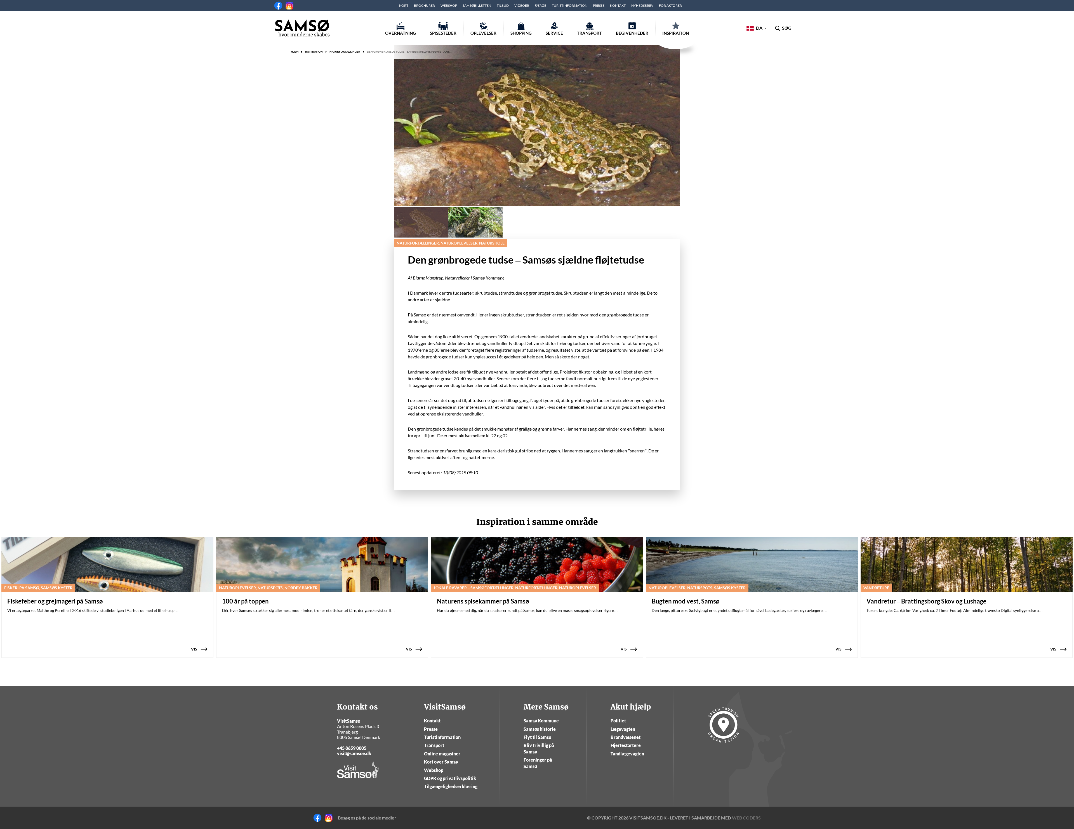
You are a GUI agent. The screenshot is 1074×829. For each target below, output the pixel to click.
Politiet (618, 720)
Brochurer (424, 5)
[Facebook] (278, 5)
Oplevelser (483, 33)
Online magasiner (442, 753)
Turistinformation (569, 5)
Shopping (521, 33)
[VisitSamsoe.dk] (302, 28)
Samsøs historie (540, 729)
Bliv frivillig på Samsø (539, 748)
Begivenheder (632, 33)
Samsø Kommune (541, 720)
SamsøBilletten (477, 5)
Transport (589, 33)
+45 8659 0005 (351, 748)
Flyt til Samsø (537, 737)
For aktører (670, 5)
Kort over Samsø (441, 761)
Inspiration (675, 33)
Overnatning (400, 33)
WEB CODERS (746, 817)
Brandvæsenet (625, 737)
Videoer (521, 5)
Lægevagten (623, 729)
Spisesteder (443, 33)
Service (554, 33)
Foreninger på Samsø (538, 763)
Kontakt (618, 5)
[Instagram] (289, 5)
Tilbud (503, 5)
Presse (598, 5)
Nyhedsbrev (642, 5)
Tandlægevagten (627, 753)
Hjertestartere (626, 745)
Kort (403, 5)
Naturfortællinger (344, 51)
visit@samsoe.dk (354, 753)
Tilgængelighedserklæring (450, 786)
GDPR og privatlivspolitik (450, 778)
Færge (540, 5)
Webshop (449, 5)
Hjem (294, 51)
